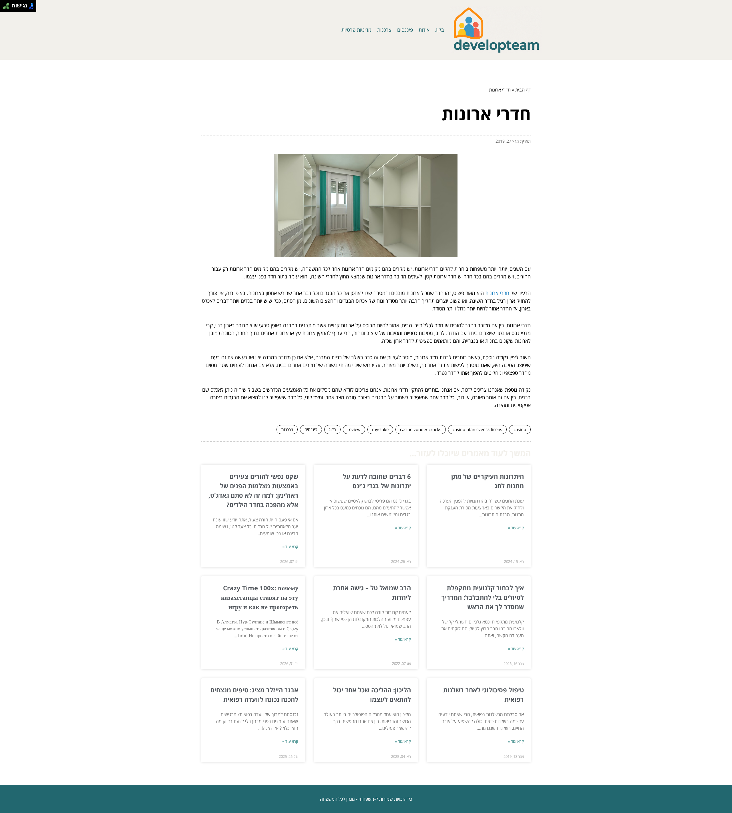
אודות (424, 29)
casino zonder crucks (420, 429)
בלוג (439, 29)
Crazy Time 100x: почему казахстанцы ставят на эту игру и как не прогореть (259, 597)
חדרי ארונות (497, 293)
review (354, 429)
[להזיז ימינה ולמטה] (7, 7)
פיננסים (405, 29)
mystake (380, 429)
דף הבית (523, 90)
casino (520, 429)
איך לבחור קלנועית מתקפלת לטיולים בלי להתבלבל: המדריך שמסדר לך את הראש (482, 597)
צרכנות (384, 29)
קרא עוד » (516, 527)
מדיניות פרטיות (356, 29)
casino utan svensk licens (477, 429)
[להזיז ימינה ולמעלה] (7, 4)
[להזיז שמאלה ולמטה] (4, 7)
